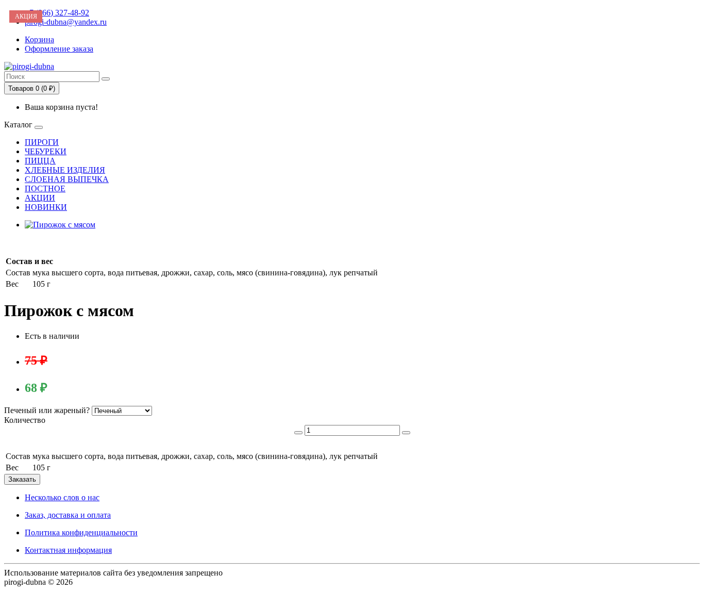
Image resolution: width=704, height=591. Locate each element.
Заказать (22, 479)
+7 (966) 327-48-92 (57, 12)
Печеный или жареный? (47, 410)
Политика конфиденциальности (81, 532)
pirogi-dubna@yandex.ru (66, 22)
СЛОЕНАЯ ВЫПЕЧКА (67, 179)
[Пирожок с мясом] (60, 224)
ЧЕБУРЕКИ (45, 151)
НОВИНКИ (46, 207)
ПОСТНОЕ (45, 188)
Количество (24, 420)
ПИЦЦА (40, 160)
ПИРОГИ (42, 142)
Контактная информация (68, 550)
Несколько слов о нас (62, 497)
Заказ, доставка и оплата (68, 515)
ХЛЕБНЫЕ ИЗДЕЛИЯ (65, 170)
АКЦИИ (40, 197)
